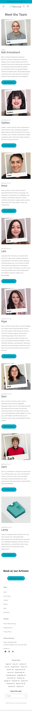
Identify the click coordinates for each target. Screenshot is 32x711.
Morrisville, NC (11, 678)
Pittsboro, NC (21, 678)
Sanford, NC (24, 681)
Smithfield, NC (11, 683)
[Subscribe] (25, 696)
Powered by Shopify (22, 703)
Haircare (6, 600)
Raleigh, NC (7, 681)
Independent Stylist (16, 578)
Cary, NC (7, 667)
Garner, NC (10, 672)
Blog (5, 608)
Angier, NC (8, 664)
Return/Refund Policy (10, 623)
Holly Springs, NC (11, 675)
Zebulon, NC (20, 686)
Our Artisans (7, 596)
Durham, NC (10, 669)
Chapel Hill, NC (15, 667)
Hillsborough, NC (20, 672)
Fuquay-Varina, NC (20, 669)
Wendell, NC (11, 686)
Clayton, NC (24, 667)
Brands (6, 604)
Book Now (6, 612)
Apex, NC (15, 664)
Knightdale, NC (21, 675)
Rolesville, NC (16, 681)
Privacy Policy (7, 632)
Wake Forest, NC (20, 683)
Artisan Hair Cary (13, 703)
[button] (4, 6)
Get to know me (9, 82)
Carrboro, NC (22, 664)
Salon (5, 592)
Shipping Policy (8, 627)
